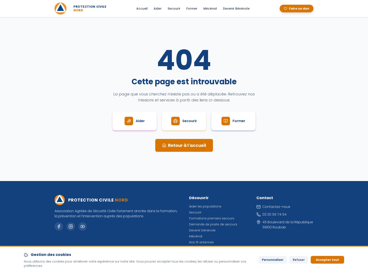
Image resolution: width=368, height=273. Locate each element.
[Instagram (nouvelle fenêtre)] (70, 226)
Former (191, 8)
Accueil (142, 8)
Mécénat (210, 8)
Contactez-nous (276, 206)
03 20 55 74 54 (274, 214)
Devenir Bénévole (236, 8)
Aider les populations (205, 206)
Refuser (299, 260)
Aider (158, 8)
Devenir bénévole (202, 230)
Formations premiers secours (211, 218)
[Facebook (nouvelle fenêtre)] (59, 226)
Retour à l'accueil (187, 145)
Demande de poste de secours (213, 224)
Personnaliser (272, 260)
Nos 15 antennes (201, 242)
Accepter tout (327, 260)
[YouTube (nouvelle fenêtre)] (82, 226)
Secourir (174, 8)
